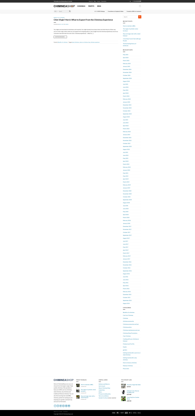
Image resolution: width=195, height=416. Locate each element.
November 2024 (127, 72)
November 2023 (127, 108)
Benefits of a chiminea (59, 17)
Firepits (91, 6)
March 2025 (126, 60)
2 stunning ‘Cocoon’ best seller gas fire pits (132, 39)
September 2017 (127, 235)
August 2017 (126, 238)
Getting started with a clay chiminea (130, 358)
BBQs (99, 6)
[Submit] (69, 11)
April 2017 (126, 250)
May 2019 (125, 176)
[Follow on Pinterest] (139, 1)
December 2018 (127, 191)
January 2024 (126, 102)
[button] (103, 1)
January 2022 (126, 170)
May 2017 (125, 247)
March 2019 (126, 182)
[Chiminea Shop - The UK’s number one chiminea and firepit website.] (64, 6)
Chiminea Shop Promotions (130, 333)
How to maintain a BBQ (129, 26)
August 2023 (126, 116)
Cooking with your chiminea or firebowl (131, 340)
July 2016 (125, 276)
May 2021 (125, 173)
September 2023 (127, 114)
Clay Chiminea (127, 336)
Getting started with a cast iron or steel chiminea (132, 353)
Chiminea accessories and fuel (131, 324)
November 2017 (127, 229)
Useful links (102, 390)
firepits (125, 347)
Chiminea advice (127, 327)
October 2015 (126, 297)
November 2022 (127, 140)
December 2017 (127, 226)
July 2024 (125, 84)
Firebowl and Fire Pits (128, 344)
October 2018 (126, 196)
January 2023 (126, 134)
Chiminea (125, 318)
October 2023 (126, 111)
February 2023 (127, 131)
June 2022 (125, 155)
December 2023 (127, 105)
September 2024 (127, 78)
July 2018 (125, 205)
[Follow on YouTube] (140, 1)
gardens (125, 350)
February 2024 (127, 99)
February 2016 (127, 291)
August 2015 (126, 303)
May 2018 (125, 211)
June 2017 (125, 244)
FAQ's (100, 392)
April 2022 (126, 161)
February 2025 (127, 63)
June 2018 (125, 208)
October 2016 (126, 268)
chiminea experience (95, 42)
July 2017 (125, 241)
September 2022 (127, 146)
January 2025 (126, 66)
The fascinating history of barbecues (129, 44)
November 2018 (127, 194)
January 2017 (126, 259)
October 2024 (126, 75)
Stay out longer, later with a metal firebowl (131, 34)
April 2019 (126, 179)
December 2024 (127, 69)
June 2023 (125, 122)
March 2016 (126, 288)
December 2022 (127, 137)
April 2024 (126, 93)
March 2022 (126, 164)
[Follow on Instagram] (134, 1)
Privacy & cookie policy (105, 394)
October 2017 (126, 232)
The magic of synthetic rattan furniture (130, 29)
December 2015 (127, 294)
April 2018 (126, 214)
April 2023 (126, 125)
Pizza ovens (126, 368)
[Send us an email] (137, 1)
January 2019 (126, 188)
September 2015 (127, 300)
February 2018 (127, 220)
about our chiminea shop (85, 42)
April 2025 (126, 57)
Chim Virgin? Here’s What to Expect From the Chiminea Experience (83, 20)
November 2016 (127, 265)
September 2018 (127, 199)
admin (66, 24)
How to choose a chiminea (130, 362)
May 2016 (125, 282)
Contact (98, 1)
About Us (91, 1)
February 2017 (127, 256)
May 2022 (125, 158)
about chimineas (75, 42)
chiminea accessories (128, 321)
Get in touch (102, 386)
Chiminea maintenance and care (131, 330)
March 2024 (126, 96)
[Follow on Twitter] (136, 1)
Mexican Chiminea (128, 365)
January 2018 (126, 223)
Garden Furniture (103, 398)
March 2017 (126, 253)
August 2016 (126, 273)
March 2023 (126, 128)
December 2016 (127, 262)
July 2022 (125, 152)
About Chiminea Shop (104, 388)
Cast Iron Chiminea (128, 315)
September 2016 (127, 271)
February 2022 (127, 167)
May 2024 (125, 90)
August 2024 (126, 81)
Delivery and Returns (104, 384)
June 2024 (125, 87)
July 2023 (125, 119)
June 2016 (125, 279)
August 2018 (126, 202)
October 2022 (126, 143)
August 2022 (126, 149)
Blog (95, 1)
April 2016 (126, 285)
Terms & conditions (104, 396)
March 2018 (126, 217)
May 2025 (125, 54)
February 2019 (127, 185)
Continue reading (60, 36)
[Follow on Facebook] (133, 1)
